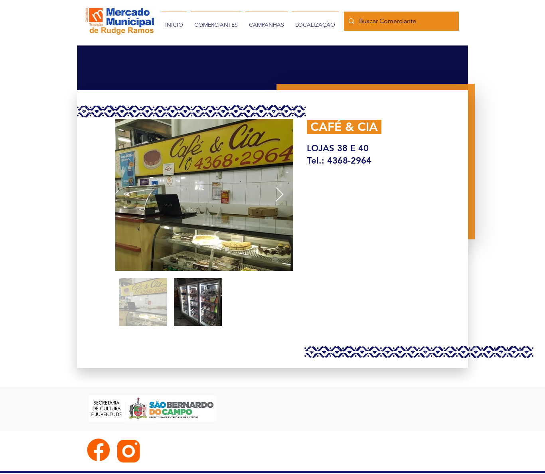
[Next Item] (279, 195)
